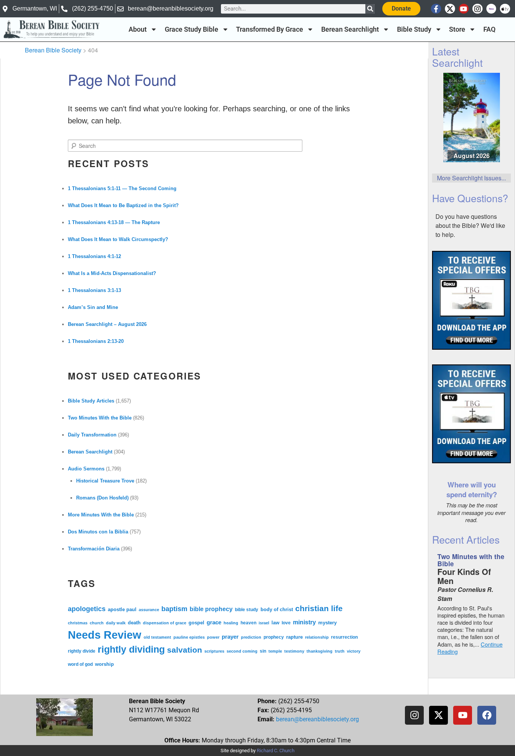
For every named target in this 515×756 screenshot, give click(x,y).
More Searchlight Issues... (471, 178)
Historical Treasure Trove (105, 481)
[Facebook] (486, 715)
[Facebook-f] (436, 9)
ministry (304, 622)
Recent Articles (466, 539)
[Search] (370, 9)
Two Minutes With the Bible (100, 418)
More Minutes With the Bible (101, 515)
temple (275, 651)
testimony (294, 651)
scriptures (214, 651)
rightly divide (81, 650)
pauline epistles (189, 637)
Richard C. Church (275, 750)
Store (457, 29)
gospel (196, 622)
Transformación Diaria (94, 549)
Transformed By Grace (269, 29)
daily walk (116, 623)
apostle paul (122, 609)
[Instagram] (477, 9)
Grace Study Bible (191, 29)
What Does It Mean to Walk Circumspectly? (118, 239)
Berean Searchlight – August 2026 (107, 324)
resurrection (344, 637)
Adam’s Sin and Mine (93, 307)
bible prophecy (211, 608)
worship (104, 664)
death (134, 622)
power (213, 637)
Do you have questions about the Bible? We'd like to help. (470, 225)
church (97, 623)
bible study (246, 609)
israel (264, 623)
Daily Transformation (92, 435)
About (138, 29)
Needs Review (104, 634)
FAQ (489, 29)
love (286, 622)
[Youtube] (464, 9)
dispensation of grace (164, 623)
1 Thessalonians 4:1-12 (94, 256)
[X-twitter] (450, 9)
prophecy (274, 637)
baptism (174, 609)
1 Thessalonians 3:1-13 (94, 290)
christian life (319, 608)
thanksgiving (320, 651)
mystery (327, 622)
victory (353, 651)
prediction (251, 637)
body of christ (277, 609)
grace (214, 622)
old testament (157, 637)
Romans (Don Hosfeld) (102, 498)
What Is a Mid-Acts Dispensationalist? (112, 273)
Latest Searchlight (457, 56)
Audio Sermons (86, 469)
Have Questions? (470, 198)
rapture (294, 637)
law (275, 622)
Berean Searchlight (350, 29)
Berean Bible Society (53, 50)
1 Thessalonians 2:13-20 (96, 341)
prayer (230, 636)
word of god (80, 664)
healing (231, 623)
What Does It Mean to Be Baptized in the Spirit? (123, 205)
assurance (149, 609)
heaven (248, 622)
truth (340, 651)
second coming (242, 651)
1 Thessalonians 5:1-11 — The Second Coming (122, 188)
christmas (77, 623)
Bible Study (414, 29)
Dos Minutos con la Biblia (98, 532)
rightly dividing (131, 649)
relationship (317, 637)
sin (263, 650)
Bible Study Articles (91, 401)
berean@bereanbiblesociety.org (317, 719)
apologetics (87, 609)
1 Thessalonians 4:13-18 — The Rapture (114, 222)
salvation (184, 650)
